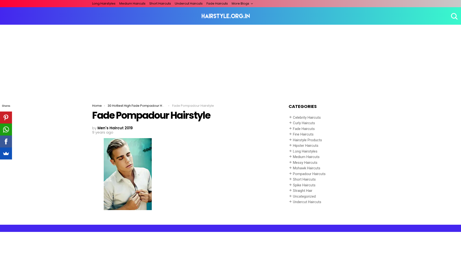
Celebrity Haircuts (307, 117)
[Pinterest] (6, 118)
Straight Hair (302, 190)
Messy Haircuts (305, 162)
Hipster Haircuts (305, 145)
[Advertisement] (230, 60)
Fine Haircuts (303, 134)
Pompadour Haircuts (309, 174)
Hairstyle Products (307, 140)
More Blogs (240, 3)
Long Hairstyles (103, 3)
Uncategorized (304, 196)
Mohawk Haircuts (306, 168)
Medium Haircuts (132, 3)
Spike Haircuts (304, 185)
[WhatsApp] (6, 129)
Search (453, 16)
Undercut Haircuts (189, 3)
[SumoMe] (6, 153)
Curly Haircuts (304, 123)
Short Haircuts (160, 3)
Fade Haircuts (217, 3)
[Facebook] (6, 141)
